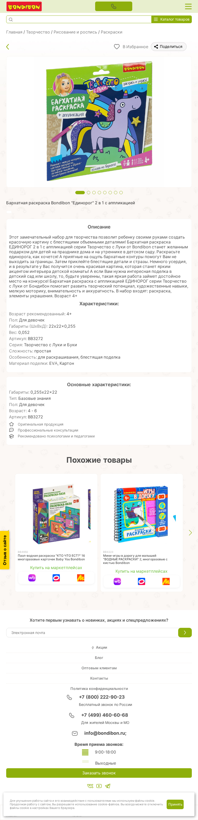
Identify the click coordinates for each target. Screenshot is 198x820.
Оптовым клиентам (99, 668)
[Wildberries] (32, 578)
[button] (10, 19)
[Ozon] (56, 578)
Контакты (99, 678)
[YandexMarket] (80, 578)
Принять (175, 804)
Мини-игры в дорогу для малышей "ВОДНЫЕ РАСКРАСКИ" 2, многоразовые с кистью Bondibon (135, 559)
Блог (99, 658)
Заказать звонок (99, 773)
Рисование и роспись (75, 32)
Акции (101, 647)
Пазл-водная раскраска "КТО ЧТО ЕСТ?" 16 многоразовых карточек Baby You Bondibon (51, 557)
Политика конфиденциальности (99, 689)
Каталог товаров (174, 19)
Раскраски (111, 32)
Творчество (38, 32)
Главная (14, 32)
